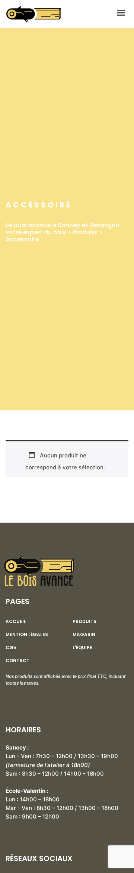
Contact (17, 660)
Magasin (84, 634)
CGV (11, 647)
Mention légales (27, 634)
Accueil (16, 621)
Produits (84, 621)
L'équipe (82, 647)
